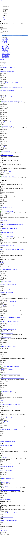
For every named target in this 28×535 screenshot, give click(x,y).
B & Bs (4, 17)
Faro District (5, 57)
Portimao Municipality (6, 52)
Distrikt (11, 531)
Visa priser (2, 32)
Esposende (5, 39)
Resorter (4, 16)
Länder (1, 531)
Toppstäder (3, 531)
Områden (9, 531)
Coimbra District (5, 47)
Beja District (5, 48)
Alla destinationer (24, 531)
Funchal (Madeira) (6, 40)
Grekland (21, 531)
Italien (19, 531)
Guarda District (5, 51)
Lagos (4, 41)
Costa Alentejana (6, 54)
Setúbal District (5, 56)
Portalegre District (6, 53)
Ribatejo (5, 50)
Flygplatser (7, 531)
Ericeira (4, 38)
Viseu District (5, 49)
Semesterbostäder (5, 18)
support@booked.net (7, 530)
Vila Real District (5, 46)
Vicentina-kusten (6, 58)
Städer (5, 531)
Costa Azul (5, 45)
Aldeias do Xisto (5, 55)
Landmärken (13, 531)
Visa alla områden (2, 59)
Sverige (16, 531)
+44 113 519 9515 (2, 530)
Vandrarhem (4, 19)
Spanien (18, 531)
